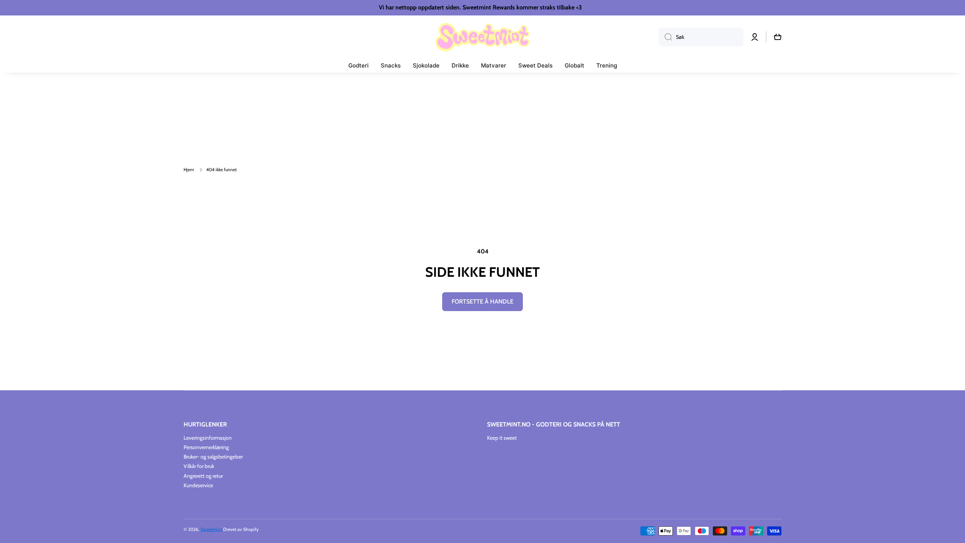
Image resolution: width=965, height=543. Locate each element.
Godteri (358, 65)
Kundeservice (198, 485)
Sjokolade (426, 65)
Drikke (460, 65)
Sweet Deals (535, 65)
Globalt (574, 65)
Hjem (189, 169)
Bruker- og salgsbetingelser (213, 456)
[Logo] (482, 37)
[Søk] (665, 37)
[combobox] (701, 37)
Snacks (391, 65)
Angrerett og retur (203, 475)
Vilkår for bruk (199, 466)
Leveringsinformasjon (208, 437)
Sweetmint (211, 529)
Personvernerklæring (206, 447)
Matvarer (493, 65)
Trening (606, 65)
